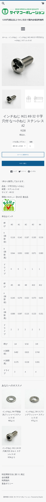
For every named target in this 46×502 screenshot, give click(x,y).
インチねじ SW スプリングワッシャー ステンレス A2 (34, 414)
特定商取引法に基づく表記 (13, 474)
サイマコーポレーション (22, 497)
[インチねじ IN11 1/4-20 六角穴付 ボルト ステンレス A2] (11, 435)
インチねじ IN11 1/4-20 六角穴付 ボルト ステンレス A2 (11, 451)
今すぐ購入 (23, 163)
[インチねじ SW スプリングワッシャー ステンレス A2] (34, 399)
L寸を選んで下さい (19, 142)
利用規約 (5, 480)
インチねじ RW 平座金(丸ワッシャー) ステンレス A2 (11, 414)
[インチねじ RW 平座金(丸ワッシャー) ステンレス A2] (11, 399)
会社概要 (5, 477)
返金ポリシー (7, 483)
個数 (31, 142)
